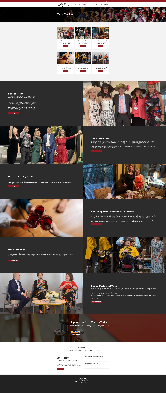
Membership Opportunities (13, 113)
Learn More (65, 45)
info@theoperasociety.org (68, 1)
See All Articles (60, 369)
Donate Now (102, 0)
